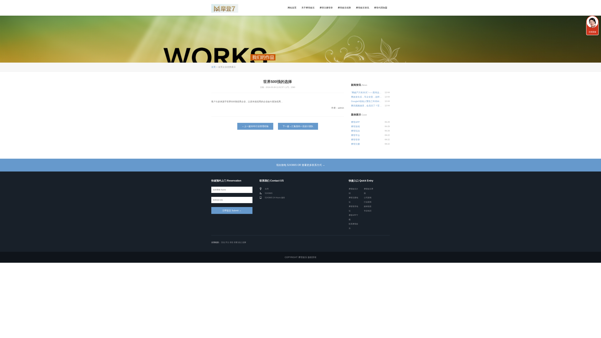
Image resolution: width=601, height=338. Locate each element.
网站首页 (292, 7)
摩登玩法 (355, 131)
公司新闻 (367, 198)
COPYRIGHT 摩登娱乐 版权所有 (300, 257)
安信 (223, 242)
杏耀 (236, 242)
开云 (227, 242)
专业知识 (367, 211)
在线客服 (592, 32)
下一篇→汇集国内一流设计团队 (298, 126)
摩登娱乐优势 (344, 7)
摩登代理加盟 (380, 7)
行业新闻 (367, 202)
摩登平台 (355, 135)
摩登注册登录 (326, 7)
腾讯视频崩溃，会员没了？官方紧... (366, 105)
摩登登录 (355, 139)
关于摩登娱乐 (308, 7)
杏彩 (231, 242)
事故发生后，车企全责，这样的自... (366, 97)
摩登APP (355, 122)
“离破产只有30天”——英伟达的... (366, 92)
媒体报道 (367, 206)
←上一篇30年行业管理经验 (255, 126)
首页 (213, 67)
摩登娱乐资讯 (362, 7)
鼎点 (240, 242)
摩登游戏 (355, 126)
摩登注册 (355, 144)
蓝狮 (244, 242)
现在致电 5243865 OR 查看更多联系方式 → (300, 165)
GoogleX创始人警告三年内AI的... (366, 101)
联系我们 (592, 22)
